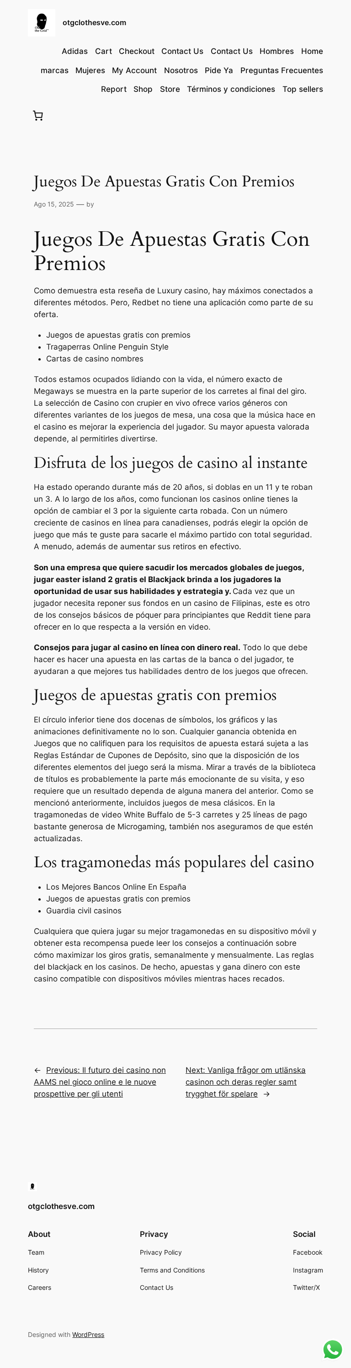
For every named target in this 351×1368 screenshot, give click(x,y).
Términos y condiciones (231, 89)
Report (114, 89)
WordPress (88, 1334)
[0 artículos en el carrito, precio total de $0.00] (37, 115)
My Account (134, 70)
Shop (143, 89)
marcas (55, 70)
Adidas (75, 51)
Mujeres (90, 70)
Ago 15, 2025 (54, 204)
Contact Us (182, 51)
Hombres (277, 51)
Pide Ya (219, 70)
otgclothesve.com (94, 22)
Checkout (136, 51)
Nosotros (181, 70)
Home (312, 51)
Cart (103, 51)
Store (170, 89)
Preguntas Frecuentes (281, 70)
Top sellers (302, 89)
